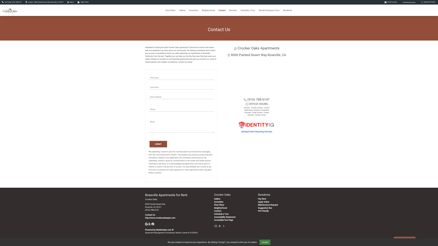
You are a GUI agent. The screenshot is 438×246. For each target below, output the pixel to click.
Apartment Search (429, 2)
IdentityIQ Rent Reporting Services (256, 132)
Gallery (182, 10)
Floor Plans (170, 10)
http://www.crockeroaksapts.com (160, 218)
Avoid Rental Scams (408, 2)
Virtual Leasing (392, 2)
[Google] (146, 224)
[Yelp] (149, 224)
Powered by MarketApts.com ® (159, 230)
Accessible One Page (223, 220)
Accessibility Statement (225, 217)
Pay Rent (262, 199)
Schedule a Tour (248, 10)
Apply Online (84, 2)
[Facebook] (152, 224)
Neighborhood (208, 10)
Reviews (233, 10)
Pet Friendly (263, 211)
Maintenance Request (268, 205)
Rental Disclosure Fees (269, 10)
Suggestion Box (265, 208)
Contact (222, 10)
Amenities (193, 10)
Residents (287, 10)
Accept (265, 242)
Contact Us (150, 215)
